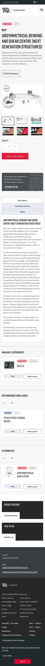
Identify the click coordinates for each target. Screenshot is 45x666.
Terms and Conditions (29, 601)
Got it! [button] (22, 661)
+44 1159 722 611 (11, 187)
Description (22, 200)
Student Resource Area (9, 614)
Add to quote (32, 376)
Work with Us (25, 598)
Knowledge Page (9, 601)
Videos (22, 211)
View (12, 376)
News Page (6, 605)
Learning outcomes (22, 206)
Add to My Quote (15, 156)
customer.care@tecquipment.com (19, 571)
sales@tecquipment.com (15, 567)
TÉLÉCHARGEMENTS (10, 594)
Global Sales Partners (10, 2)
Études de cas (8, 598)
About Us (23, 594)
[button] (4, 146)
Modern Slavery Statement (26, 614)
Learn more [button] (7, 656)
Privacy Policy (26, 605)
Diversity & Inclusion (28, 609)
